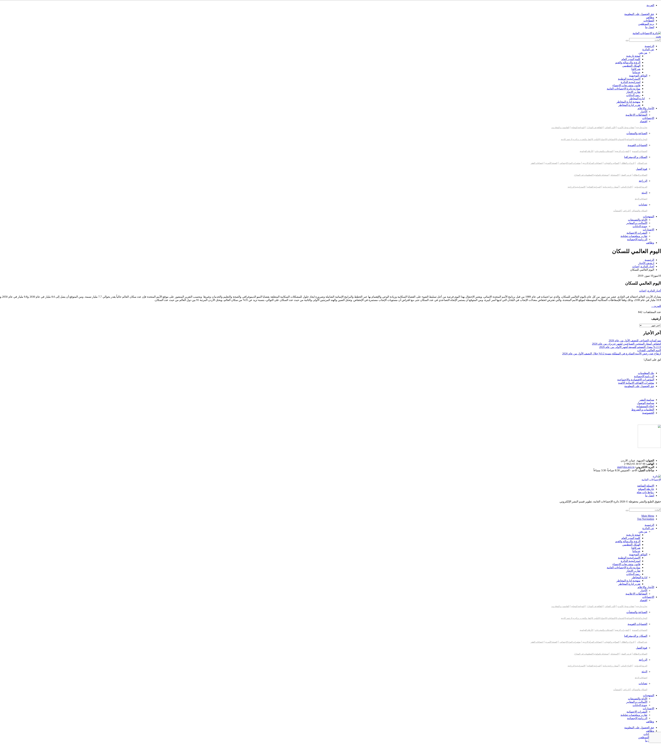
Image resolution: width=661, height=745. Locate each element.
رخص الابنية (566, 139)
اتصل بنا (649, 27)
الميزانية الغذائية (594, 187)
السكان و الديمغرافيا (635, 157)
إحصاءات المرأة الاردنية (592, 163)
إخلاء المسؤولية (645, 406)
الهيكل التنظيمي (631, 65)
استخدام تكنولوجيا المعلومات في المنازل (591, 175)
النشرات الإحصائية (637, 232)
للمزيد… (656, 306)
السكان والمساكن (639, 210)
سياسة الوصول (645, 403)
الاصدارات (648, 229)
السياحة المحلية (578, 127)
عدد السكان (642, 163)
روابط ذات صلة (645, 492)
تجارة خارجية (641, 127)
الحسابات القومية (637, 145)
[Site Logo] (647, 33)
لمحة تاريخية (633, 55)
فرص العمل (626, 175)
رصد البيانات (633, 95)
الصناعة (629, 139)
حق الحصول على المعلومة (639, 14)
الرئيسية (649, 46)
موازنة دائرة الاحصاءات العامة (623, 88)
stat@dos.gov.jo (625, 467)
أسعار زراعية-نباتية (611, 187)
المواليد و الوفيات (611, 163)
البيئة (644, 192)
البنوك (603, 139)
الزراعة (643, 180)
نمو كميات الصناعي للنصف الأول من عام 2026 (635, 340)
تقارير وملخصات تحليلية (634, 236)
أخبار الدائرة (654, 290)
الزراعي (626, 210)
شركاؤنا (635, 69)
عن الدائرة (648, 49)
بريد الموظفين (646, 23)
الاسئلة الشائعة (645, 485)
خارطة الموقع (646, 488)
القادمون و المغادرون (560, 127)
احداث (642, 290)
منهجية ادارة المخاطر (628, 101)
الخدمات (621, 139)
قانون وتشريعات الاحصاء (626, 85)
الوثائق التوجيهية (638, 75)
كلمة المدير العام (630, 59)
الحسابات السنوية (639, 151)
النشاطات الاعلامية (636, 114)
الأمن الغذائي (610, 127)
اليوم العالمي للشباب (649, 350)
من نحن (642, 52)
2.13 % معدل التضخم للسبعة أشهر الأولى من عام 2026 (630, 347)
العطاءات (648, 20)
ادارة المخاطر (637, 98)
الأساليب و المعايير (636, 223)
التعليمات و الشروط (642, 409)
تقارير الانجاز (633, 91)
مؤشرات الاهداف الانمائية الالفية (636, 382)
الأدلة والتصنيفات (637, 219)
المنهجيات (648, 216)
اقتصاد (643, 121)
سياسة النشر (646, 399)
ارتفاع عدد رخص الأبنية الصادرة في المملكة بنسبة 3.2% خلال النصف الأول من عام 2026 (611, 353)
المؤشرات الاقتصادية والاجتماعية (635, 379)
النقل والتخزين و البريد (582, 139)
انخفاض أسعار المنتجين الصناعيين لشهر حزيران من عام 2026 (626, 343)
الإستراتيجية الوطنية (629, 78)
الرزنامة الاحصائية (644, 376)
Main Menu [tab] (647, 515)
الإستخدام (615, 175)
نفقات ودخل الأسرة (626, 127)
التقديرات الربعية (622, 151)
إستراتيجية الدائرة (630, 82)
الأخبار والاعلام (646, 108)
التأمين (596, 139)
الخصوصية (648, 412)
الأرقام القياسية (586, 151)
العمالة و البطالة (640, 175)
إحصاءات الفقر (537, 163)
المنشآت (617, 210)
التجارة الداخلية (640, 139)
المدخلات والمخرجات (604, 151)
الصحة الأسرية (551, 163)
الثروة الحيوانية (640, 187)
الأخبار (643, 111)
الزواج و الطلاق (627, 163)
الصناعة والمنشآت (636, 133)
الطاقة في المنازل (595, 127)
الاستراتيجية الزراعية (576, 187)
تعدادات (643, 204)
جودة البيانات (640, 226)
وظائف (650, 17)
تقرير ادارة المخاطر (629, 105)
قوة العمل (641, 168)
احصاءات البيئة (641, 199)
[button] (658, 36)
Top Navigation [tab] (645, 518)
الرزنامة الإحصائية (637, 239)
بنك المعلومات (646, 373)
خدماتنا (636, 72)
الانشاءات (612, 139)
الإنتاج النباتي (626, 187)
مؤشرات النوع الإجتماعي (569, 163)
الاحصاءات (648, 118)
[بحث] (627, 40)
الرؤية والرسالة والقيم (627, 62)
